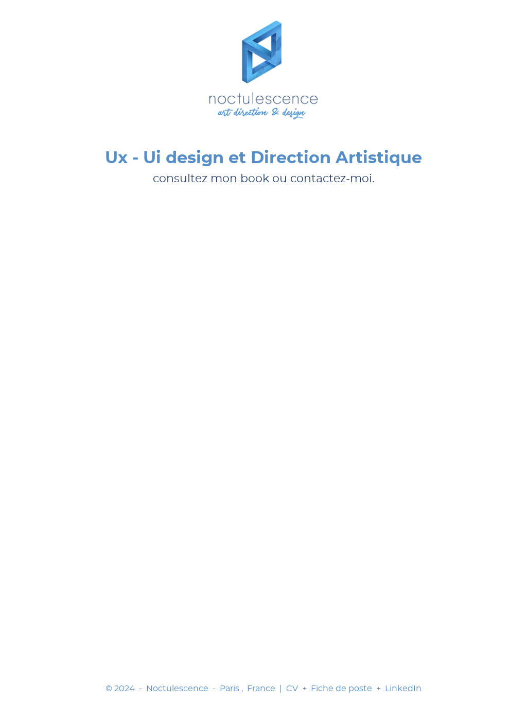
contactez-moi (331, 178)
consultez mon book (211, 178)
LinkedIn (403, 688)
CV (292, 688)
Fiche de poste (341, 688)
